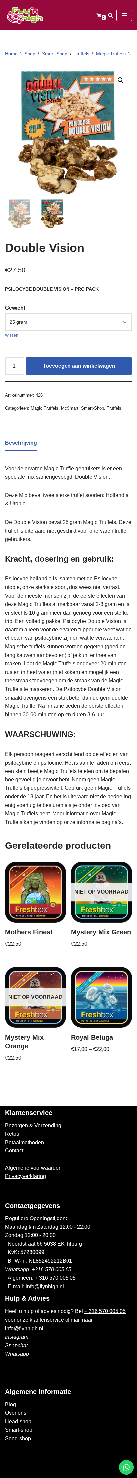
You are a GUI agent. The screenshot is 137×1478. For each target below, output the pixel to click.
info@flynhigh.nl (45, 1286)
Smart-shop (18, 1430)
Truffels (81, 53)
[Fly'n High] (25, 15)
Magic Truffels (111, 53)
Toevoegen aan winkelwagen (79, 366)
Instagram (16, 1337)
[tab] (21, 443)
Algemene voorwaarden (33, 1168)
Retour (13, 1134)
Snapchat (16, 1345)
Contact (14, 1150)
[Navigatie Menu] (124, 15)
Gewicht (15, 308)
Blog (10, 1404)
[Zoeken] (110, 15)
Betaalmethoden (24, 1142)
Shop (29, 53)
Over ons (15, 1413)
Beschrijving (21, 443)
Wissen (11, 335)
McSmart (69, 408)
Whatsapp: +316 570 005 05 (38, 1269)
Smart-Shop (54, 53)
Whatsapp (17, 1354)
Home (11, 53)
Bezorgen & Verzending (33, 1125)
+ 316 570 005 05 (55, 1278)
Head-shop (18, 1421)
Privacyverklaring (25, 1176)
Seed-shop (18, 1438)
